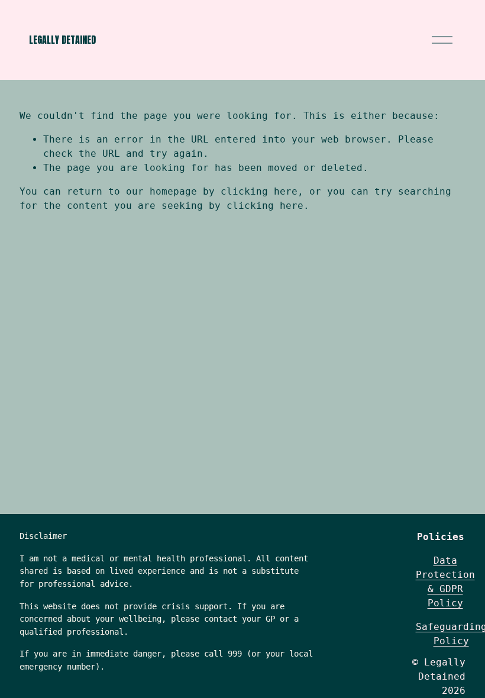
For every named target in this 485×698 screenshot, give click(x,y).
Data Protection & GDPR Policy (445, 582)
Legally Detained (62, 40)
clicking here (259, 191)
